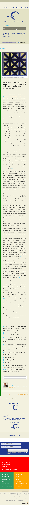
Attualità (19, 486)
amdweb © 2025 (25, 491)
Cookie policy (11, 496)
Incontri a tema (7, 486)
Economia (19, 474)
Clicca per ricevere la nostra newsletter (18, 450)
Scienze (4, 466)
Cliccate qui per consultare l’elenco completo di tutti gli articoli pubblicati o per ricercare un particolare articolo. (14, 415)
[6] (19, 262)
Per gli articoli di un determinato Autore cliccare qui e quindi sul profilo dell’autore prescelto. (14, 419)
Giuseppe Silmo (13, 385)
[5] (20, 256)
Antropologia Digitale (9, 469)
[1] (18, 152)
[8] (19, 277)
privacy (24, 452)
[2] (12, 168)
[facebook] (10, 399)
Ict (3, 460)
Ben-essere (6, 479)
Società (18, 479)
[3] (16, 202)
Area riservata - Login (6, 4)
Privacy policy (18, 496)
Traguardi (5, 483)
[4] (10, 221)
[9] (4, 298)
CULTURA (2, 48)
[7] (24, 268)
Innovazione (6, 464)
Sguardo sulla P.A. (22, 483)
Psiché (4, 481)
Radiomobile (6, 462)
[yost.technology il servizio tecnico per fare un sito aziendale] (25, 504)
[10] (4, 303)
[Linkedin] (12, 399)
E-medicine (5, 476)
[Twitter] (15, 399)
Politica (18, 476)
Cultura (8, 48)
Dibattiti (18, 481)
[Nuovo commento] (7, 391)
